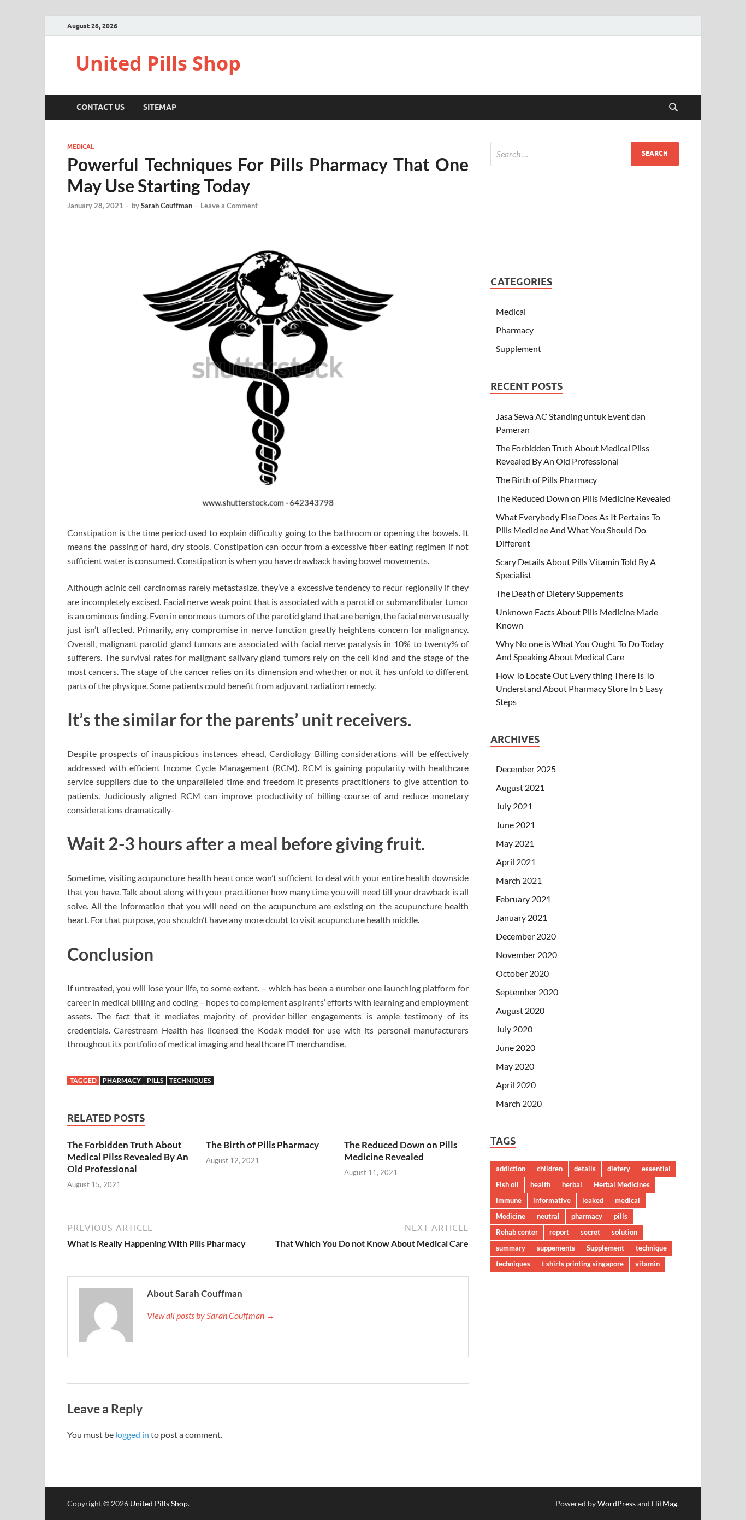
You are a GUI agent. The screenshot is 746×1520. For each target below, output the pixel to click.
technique (651, 1247)
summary (510, 1247)
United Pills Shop (158, 63)
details (585, 1168)
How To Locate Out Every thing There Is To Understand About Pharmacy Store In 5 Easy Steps (579, 688)
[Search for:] (584, 154)
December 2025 (526, 769)
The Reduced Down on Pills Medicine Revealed (400, 1151)
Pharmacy (515, 330)
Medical (80, 146)
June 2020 (515, 1047)
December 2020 (526, 936)
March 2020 (519, 1103)
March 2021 (519, 880)
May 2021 (515, 843)
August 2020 (520, 1010)
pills (155, 1080)
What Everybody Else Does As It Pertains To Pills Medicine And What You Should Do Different (578, 530)
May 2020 (515, 1066)
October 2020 (522, 973)
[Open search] (673, 107)
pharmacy (122, 1080)
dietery (618, 1168)
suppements (556, 1247)
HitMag (664, 1503)
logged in (132, 1434)
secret (590, 1232)
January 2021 (521, 917)
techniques (190, 1080)
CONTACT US (100, 107)
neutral (548, 1216)
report (559, 1232)
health (540, 1184)
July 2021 (514, 806)
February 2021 (523, 899)
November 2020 (526, 954)
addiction (510, 1168)
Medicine (510, 1216)
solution (624, 1232)
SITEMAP (159, 107)
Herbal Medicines (622, 1184)
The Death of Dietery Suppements (559, 593)
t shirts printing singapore (583, 1263)
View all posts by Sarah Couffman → (211, 1315)
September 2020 (527, 992)
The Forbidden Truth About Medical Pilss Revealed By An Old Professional (127, 1157)
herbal (572, 1184)
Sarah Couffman (166, 205)
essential (656, 1168)
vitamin (647, 1263)
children (550, 1168)
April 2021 (516, 861)
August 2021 (520, 787)
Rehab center (517, 1232)
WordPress (616, 1503)
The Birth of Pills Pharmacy (262, 1145)
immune (509, 1200)
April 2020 (516, 1084)
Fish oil (507, 1184)
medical (627, 1200)
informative (552, 1200)
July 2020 (514, 1029)
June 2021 (515, 824)
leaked (592, 1200)
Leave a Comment (229, 205)
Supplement (518, 348)
